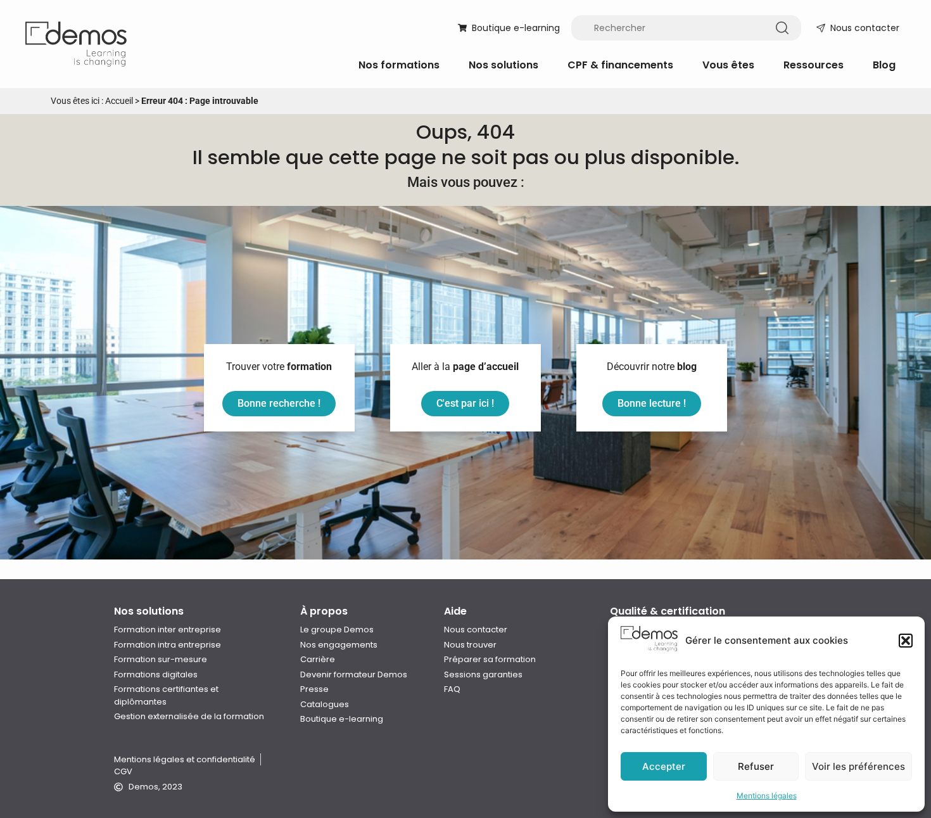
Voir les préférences (858, 766)
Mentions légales (767, 795)
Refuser (756, 766)
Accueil (119, 101)
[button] (905, 640)
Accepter (663, 766)
